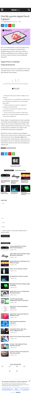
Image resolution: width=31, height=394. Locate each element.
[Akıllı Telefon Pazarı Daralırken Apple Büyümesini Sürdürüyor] (15, 176)
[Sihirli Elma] (12, 369)
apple (8, 148)
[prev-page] (14, 197)
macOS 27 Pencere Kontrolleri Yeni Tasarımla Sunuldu (19, 352)
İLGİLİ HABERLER (9, 170)
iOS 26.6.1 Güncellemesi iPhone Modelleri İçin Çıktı (18, 344)
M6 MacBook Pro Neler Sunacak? (14, 193)
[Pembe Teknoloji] (12, 373)
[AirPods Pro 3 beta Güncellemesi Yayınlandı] (5, 309)
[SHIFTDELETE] (5, 369)
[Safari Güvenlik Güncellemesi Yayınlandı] (5, 324)
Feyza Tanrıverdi (7, 21)
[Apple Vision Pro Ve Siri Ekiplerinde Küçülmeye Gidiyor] (5, 294)
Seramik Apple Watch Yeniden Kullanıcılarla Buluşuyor (5, 181)
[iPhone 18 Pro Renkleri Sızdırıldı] (5, 188)
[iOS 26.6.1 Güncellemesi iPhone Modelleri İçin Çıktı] (5, 346)
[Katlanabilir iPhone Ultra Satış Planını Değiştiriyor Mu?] (5, 331)
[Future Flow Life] (19, 373)
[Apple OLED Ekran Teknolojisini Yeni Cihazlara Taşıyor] (25, 176)
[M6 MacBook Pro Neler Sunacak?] (15, 188)
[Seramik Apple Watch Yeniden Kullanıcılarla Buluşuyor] (5, 176)
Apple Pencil (12, 148)
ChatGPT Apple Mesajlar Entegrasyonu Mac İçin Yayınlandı (19, 299)
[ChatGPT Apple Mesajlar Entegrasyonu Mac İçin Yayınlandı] (5, 301)
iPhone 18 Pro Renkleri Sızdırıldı (4, 193)
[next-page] (16, 197)
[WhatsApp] (13, 25)
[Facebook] (2, 25)
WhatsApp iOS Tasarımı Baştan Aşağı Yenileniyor (25, 193)
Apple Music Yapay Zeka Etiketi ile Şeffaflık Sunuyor (19, 314)
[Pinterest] (9, 25)
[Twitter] (6, 25)
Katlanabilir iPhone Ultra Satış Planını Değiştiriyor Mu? (18, 329)
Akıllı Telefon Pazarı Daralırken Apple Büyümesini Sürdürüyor (15, 182)
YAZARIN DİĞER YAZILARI (20, 170)
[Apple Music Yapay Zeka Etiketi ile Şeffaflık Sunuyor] (5, 316)
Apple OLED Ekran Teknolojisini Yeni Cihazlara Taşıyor (25, 181)
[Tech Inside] (27, 369)
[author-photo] (15, 160)
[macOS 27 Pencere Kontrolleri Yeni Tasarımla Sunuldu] (5, 354)
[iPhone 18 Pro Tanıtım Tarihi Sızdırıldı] (5, 339)
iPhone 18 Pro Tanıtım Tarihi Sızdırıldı (20, 336)
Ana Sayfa (3, 13)
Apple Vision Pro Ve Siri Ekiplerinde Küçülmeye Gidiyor (19, 292)
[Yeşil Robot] (19, 369)
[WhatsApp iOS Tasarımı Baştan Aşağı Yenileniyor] (25, 188)
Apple (7, 13)
